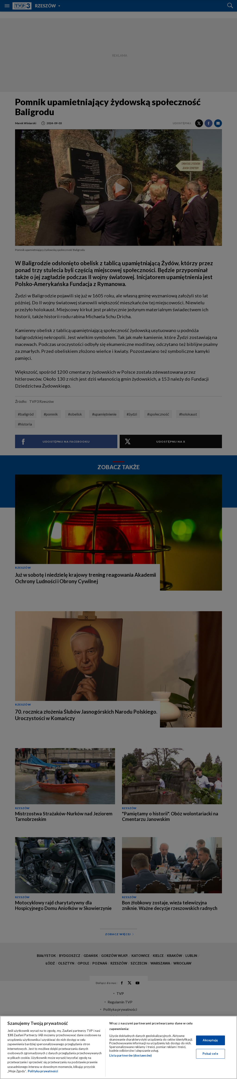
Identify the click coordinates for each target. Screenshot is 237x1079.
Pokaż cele (210, 1053)
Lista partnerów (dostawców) (130, 1055)
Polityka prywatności (43, 1071)
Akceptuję (210, 1040)
